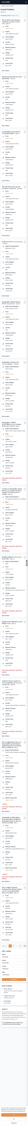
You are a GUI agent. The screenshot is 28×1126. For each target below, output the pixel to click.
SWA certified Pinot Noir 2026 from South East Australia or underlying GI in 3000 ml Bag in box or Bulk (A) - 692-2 (11, 744)
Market (4, 954)
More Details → (6, 70)
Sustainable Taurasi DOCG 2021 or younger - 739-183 (10, 363)
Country (4, 960)
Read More (14, 1123)
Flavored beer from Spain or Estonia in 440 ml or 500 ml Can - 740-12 (11, 21)
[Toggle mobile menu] (26, 2)
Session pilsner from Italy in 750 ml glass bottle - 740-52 (11, 132)
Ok (14, 1115)
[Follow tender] (25, 20)
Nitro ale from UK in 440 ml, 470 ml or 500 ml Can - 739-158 (12, 187)
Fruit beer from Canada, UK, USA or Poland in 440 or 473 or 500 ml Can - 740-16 (12, 682)
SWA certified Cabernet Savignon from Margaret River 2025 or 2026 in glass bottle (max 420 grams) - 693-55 (12, 890)
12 (19, 946)
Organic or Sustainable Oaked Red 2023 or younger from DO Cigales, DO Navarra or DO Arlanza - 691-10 (12, 491)
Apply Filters (14, 979)
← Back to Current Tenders (7, 6)
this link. (16, 1019)
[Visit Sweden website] (27, 563)
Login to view (9, 28)
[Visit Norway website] (27, 561)
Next (25, 946)
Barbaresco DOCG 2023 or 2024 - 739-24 (12, 242)
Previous (4, 946)
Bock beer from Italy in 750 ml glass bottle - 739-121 (12, 77)
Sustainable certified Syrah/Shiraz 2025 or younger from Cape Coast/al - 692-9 (11, 424)
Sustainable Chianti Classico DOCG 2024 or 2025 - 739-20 (11, 303)
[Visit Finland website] (27, 565)
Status (3, 972)
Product (4, 966)
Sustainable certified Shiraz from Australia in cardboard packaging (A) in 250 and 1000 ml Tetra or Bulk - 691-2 (11, 820)
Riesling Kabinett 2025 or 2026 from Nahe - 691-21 (11, 558)
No (14, 1119)
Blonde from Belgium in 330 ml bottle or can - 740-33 (12, 622)
